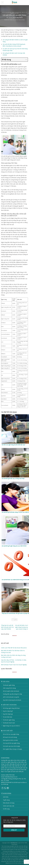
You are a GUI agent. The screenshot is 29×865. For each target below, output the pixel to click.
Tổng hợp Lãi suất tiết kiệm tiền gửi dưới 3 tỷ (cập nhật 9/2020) (7, 627)
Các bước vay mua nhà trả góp (11, 746)
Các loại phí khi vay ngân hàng (11, 743)
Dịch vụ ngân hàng (6, 12)
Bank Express (22, 19)
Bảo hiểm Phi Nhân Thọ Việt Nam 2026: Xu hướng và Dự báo (13, 651)
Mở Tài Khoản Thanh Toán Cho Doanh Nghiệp (14, 665)
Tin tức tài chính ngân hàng (18, 13)
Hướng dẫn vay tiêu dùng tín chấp (12, 694)
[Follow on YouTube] (8, 788)
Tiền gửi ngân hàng (16, 12)
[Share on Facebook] (13, 619)
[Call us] (5, 788)
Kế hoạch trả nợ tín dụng (10, 737)
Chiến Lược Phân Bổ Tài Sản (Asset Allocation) (14, 648)
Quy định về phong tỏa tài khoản (12, 700)
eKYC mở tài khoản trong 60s (11, 697)
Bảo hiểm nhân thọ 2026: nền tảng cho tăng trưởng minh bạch (13, 656)
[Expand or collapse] (26, 59)
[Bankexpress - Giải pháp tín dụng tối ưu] (14, 2)
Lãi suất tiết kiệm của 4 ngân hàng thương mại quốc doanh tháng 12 (21, 627)
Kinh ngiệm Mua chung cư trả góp (12, 749)
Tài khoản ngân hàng (9, 685)
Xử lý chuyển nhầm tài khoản (11, 691)
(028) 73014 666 (10, 775)
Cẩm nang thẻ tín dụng (9, 688)
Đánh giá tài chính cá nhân (10, 740)
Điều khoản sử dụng (8, 803)
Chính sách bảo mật (8, 806)
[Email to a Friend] (16, 619)
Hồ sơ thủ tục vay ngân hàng (11, 734)
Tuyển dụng (6, 800)
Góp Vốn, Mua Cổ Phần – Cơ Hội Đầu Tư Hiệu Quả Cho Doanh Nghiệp (13, 661)
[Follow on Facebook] (2, 788)
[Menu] (2, 2)
